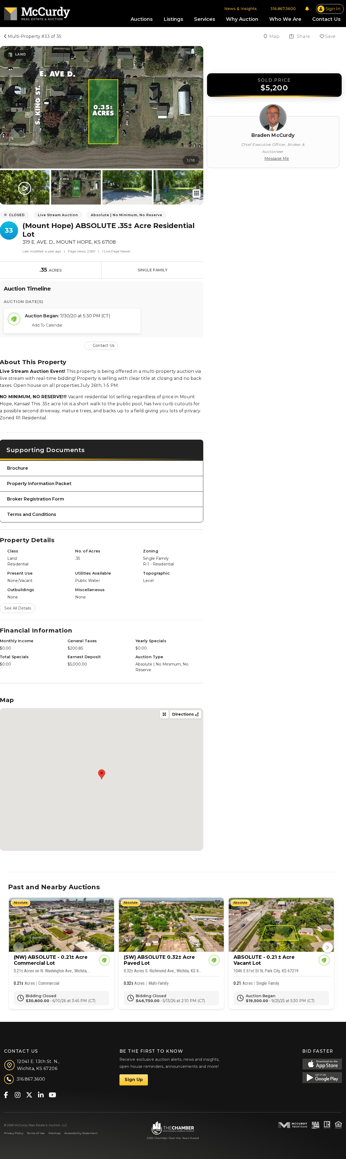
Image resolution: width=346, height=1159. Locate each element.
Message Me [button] (276, 158)
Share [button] (303, 36)
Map (275, 36)
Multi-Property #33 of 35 (34, 36)
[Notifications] (307, 8)
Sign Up (134, 1079)
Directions (183, 714)
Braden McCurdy (273, 135)
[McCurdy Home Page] (37, 11)
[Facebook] (6, 1094)
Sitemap (54, 1133)
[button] (101, 345)
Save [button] (329, 36)
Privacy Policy (13, 1133)
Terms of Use (36, 1133)
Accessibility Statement (81, 1133)
